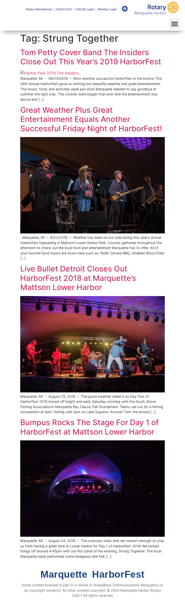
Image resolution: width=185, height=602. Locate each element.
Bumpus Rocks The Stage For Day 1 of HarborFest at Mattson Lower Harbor (89, 427)
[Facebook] (125, 9)
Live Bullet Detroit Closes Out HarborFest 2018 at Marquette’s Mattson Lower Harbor (78, 278)
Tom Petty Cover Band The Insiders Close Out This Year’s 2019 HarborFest (90, 57)
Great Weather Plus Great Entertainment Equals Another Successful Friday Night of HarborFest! (91, 119)
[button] (174, 24)
